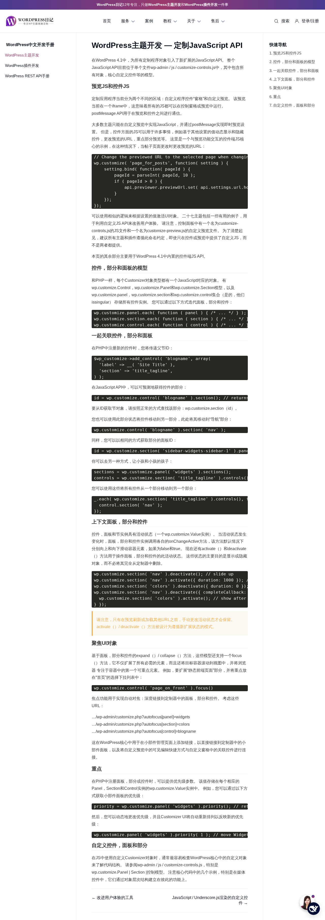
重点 (277, 97)
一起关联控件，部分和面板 (296, 70)
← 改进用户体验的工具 (112, 897)
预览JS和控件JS (287, 53)
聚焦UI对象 (282, 88)
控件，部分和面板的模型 (294, 62)
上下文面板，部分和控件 (294, 79)
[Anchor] (131, 86)
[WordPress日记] (29, 21)
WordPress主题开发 (22, 55)
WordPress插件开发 (22, 65)
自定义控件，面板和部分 (294, 105)
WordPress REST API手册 (27, 76)
